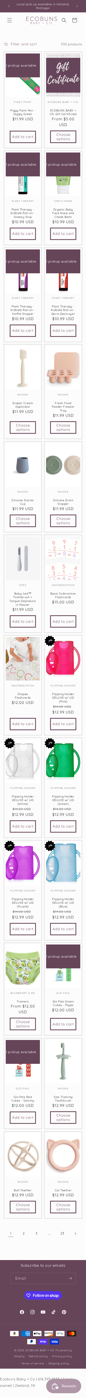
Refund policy (38, 1356)
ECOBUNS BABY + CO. (40, 1350)
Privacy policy (62, 1356)
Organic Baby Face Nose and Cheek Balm (63, 213)
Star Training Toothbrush (63, 1098)
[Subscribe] (70, 1278)
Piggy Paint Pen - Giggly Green (22, 112)
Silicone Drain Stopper (63, 502)
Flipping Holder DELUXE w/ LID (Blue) (63, 902)
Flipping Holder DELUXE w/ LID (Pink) (63, 697)
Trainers (23, 1001)
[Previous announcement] (9, 6)
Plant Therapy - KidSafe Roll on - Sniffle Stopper (23, 309)
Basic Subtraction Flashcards (63, 595)
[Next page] (75, 1233)
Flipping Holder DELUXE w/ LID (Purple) (23, 902)
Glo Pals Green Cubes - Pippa (63, 1003)
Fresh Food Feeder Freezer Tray (63, 406)
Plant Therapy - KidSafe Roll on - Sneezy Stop (23, 213)
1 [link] (11, 1233)
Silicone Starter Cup (22, 502)
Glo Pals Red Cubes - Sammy (22, 1098)
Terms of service (32, 1363)
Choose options (63, 136)
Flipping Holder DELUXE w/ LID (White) (23, 800)
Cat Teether (63, 1190)
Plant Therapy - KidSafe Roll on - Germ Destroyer (63, 309)
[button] (9, 20)
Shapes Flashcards (23, 695)
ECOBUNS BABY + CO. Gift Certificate (63, 112)
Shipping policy (59, 1363)
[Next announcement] (77, 6)
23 (62, 1233)
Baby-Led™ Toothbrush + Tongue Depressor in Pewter (22, 598)
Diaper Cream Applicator (22, 405)
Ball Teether (23, 1190)
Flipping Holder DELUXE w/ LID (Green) (63, 800)
